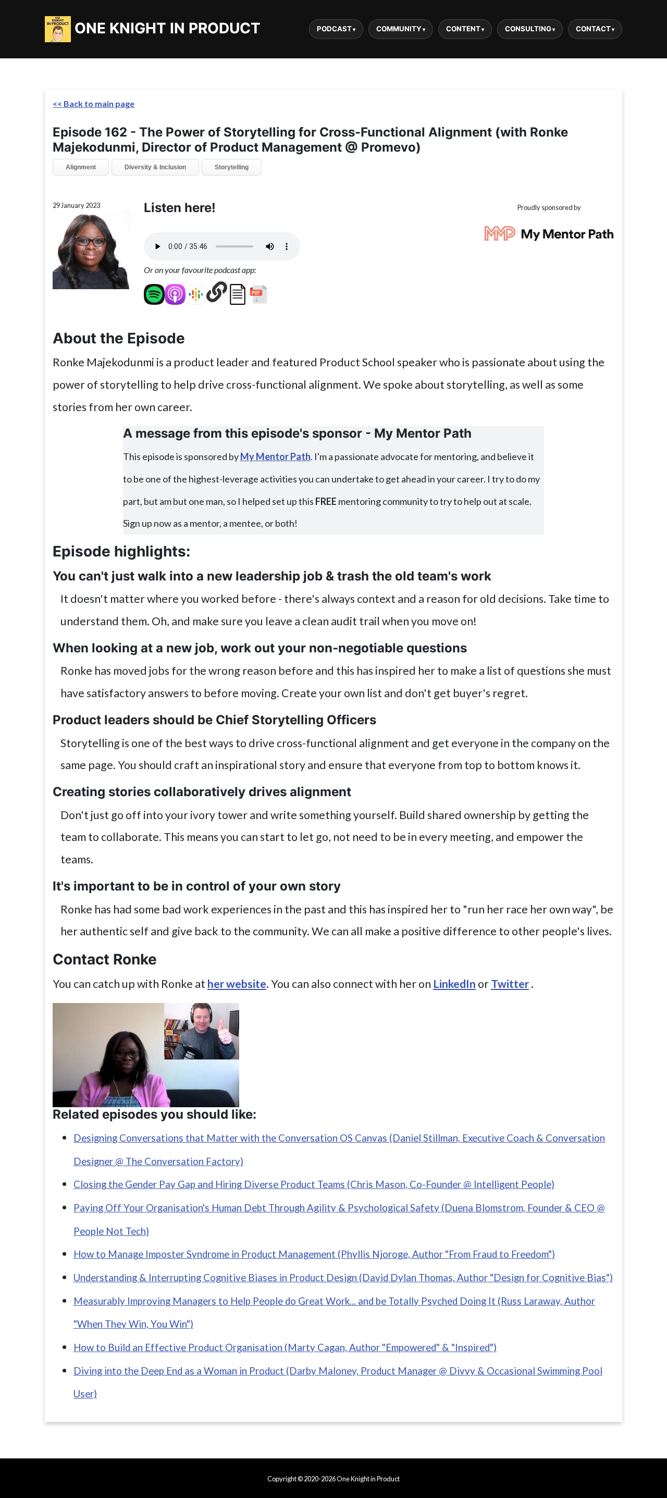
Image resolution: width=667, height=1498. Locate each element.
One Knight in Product (166, 28)
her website (236, 984)
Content (463, 28)
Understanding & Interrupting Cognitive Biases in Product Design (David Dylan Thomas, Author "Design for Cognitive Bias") (343, 1277)
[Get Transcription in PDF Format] (258, 291)
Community (399, 28)
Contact (593, 28)
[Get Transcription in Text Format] (237, 291)
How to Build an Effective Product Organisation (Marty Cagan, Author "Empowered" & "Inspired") (285, 1347)
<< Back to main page (93, 103)
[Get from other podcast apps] (216, 291)
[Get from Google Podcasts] (196, 291)
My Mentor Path (275, 456)
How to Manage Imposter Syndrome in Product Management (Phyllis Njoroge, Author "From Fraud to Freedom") (314, 1254)
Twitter (510, 984)
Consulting (528, 28)
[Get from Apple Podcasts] (175, 291)
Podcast (334, 28)
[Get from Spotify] (154, 291)
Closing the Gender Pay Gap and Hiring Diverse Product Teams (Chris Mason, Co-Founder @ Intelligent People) (313, 1184)
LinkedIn (454, 984)
